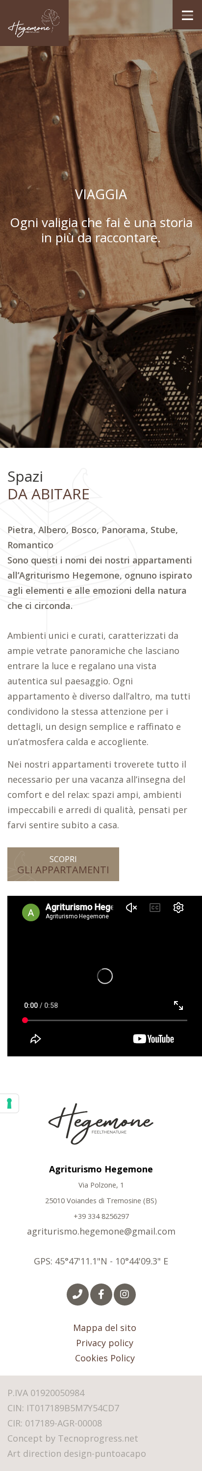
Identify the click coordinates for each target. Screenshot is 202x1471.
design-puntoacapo (105, 1453)
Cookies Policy (105, 1358)
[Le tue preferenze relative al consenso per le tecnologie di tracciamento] (9, 1103)
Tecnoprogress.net (98, 1438)
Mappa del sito (104, 1327)
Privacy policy (104, 1343)
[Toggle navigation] (187, 14)
